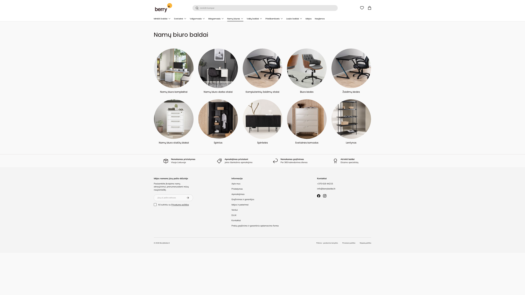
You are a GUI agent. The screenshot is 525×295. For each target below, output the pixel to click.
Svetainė (178, 18)
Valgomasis (196, 18)
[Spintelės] (262, 119)
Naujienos (320, 18)
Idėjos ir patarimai (240, 204)
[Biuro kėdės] (307, 68)
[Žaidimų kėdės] (351, 68)
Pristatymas (237, 189)
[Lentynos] (351, 119)
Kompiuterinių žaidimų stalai (262, 92)
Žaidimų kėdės (351, 92)
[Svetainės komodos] (307, 119)
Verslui (234, 210)
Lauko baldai (292, 18)
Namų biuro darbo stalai (218, 92)
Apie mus (235, 183)
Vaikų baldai (253, 18)
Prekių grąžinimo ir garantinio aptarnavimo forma (255, 225)
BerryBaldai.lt (165, 243)
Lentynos (351, 142)
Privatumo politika (180, 204)
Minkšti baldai (160, 18)
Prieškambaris (273, 18)
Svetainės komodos (306, 142)
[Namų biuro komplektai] (174, 68)
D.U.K (234, 215)
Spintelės (262, 142)
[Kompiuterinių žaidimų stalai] (262, 68)
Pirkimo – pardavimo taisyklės (327, 243)
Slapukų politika (365, 243)
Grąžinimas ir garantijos (242, 199)
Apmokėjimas (237, 194)
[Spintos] (218, 119)
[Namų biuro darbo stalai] (218, 68)
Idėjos (309, 18)
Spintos (218, 142)
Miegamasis (214, 18)
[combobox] (265, 8)
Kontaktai (236, 220)
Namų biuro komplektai (173, 92)
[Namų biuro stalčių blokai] (174, 119)
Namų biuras (233, 18)
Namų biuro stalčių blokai (174, 142)
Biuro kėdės (306, 92)
